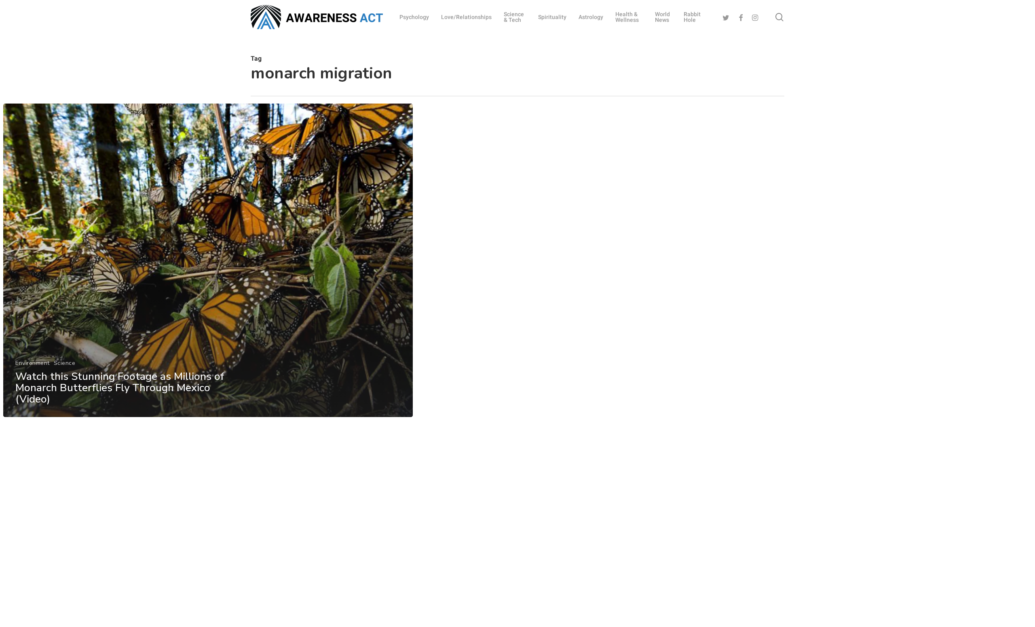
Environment (32, 363)
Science (65, 363)
